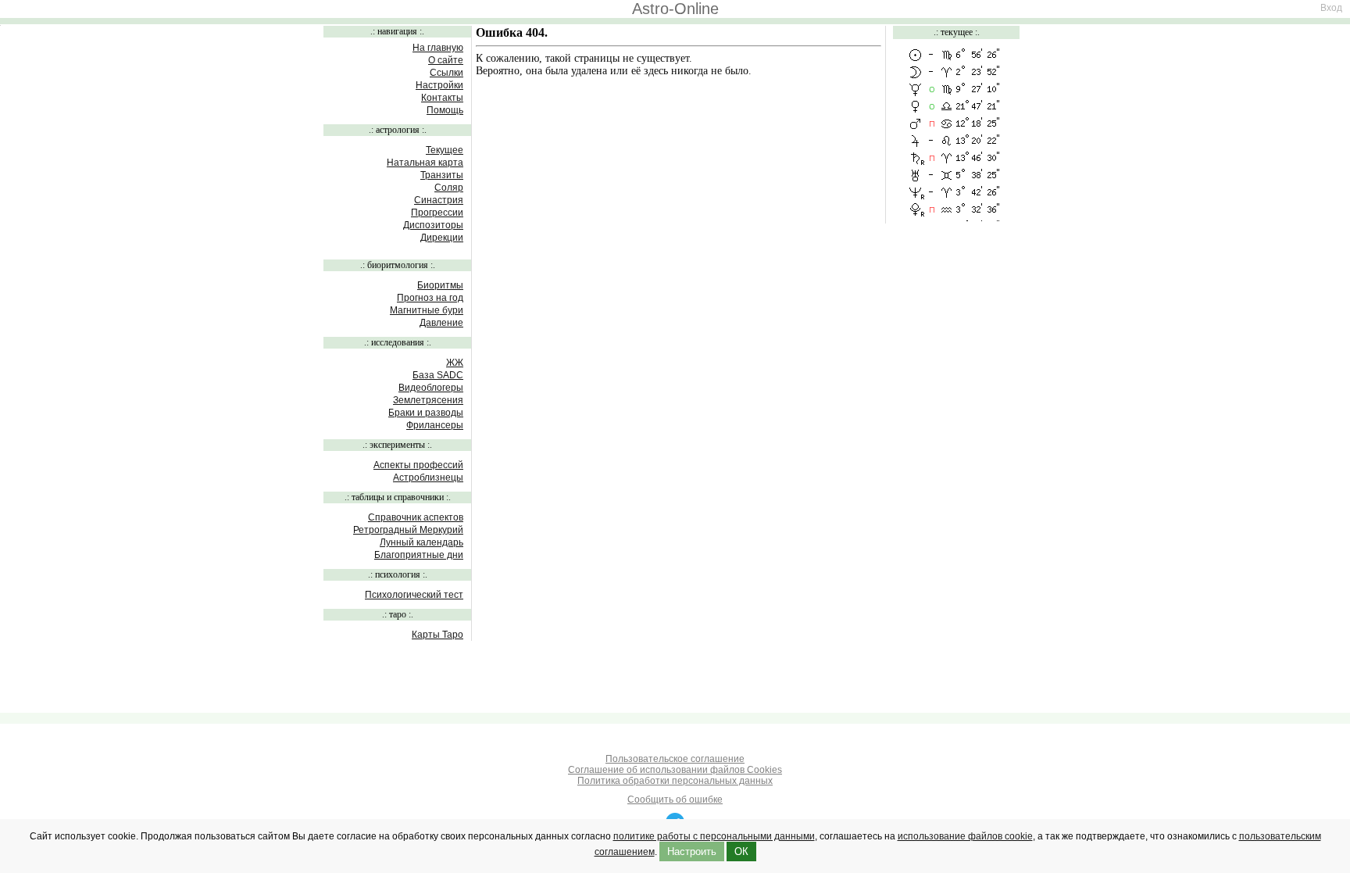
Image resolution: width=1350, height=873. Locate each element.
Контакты (442, 97)
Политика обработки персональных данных (675, 780)
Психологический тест (414, 594)
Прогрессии (437, 212)
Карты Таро (437, 634)
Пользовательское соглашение (675, 758)
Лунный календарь (421, 542)
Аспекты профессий (418, 465)
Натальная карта (425, 162)
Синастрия (438, 200)
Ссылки (446, 72)
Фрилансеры (434, 425)
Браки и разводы (425, 412)
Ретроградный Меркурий (408, 529)
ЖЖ (454, 362)
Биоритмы (440, 285)
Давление (441, 322)
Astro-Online (675, 8)
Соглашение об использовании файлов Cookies (675, 769)
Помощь (445, 110)
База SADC (437, 375)
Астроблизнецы (428, 477)
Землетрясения (428, 400)
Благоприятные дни (418, 554)
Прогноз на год (430, 297)
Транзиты (441, 175)
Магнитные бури (426, 310)
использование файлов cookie (965, 836)
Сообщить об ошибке (675, 799)
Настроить (691, 851)
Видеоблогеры (430, 387)
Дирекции (441, 237)
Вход (1331, 7)
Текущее (444, 150)
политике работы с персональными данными (714, 836)
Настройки (439, 85)
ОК (741, 851)
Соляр (448, 187)
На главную (437, 47)
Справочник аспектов (415, 517)
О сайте (445, 60)
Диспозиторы (433, 225)
